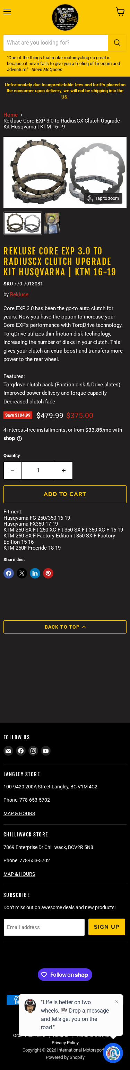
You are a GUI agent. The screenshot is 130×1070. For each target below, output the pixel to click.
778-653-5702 (34, 800)
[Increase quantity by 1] (64, 471)
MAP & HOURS (19, 813)
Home (10, 115)
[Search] (117, 43)
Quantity (11, 455)
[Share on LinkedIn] (35, 573)
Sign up (107, 927)
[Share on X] (22, 573)
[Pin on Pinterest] (48, 573)
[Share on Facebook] (8, 573)
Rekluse (19, 294)
